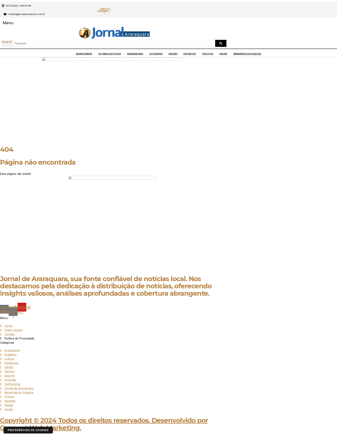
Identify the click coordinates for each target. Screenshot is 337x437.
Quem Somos (84, 53)
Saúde (223, 53)
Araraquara (135, 53)
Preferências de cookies (28, 430)
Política (207, 53)
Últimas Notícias (109, 53)
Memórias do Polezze (247, 53)
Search (7, 42)
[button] (8, 23)
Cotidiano (156, 53)
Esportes (189, 53)
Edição (173, 53)
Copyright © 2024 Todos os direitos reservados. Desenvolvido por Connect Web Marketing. (104, 424)
